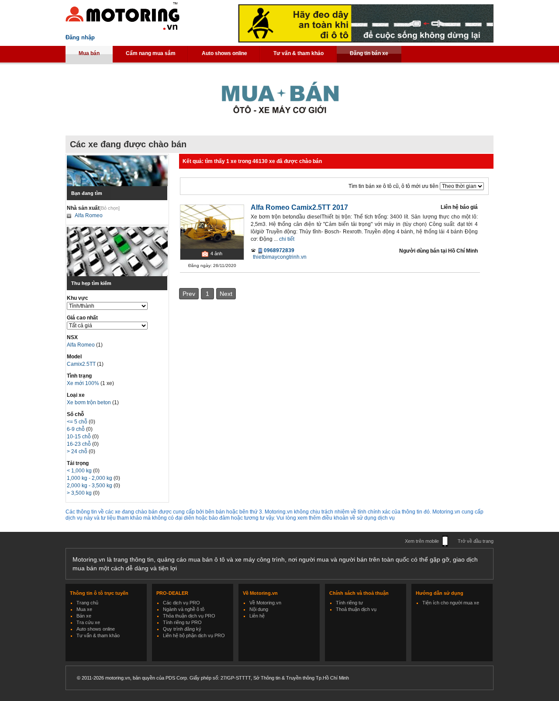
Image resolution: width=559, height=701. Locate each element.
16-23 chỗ (79, 444)
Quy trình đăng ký (182, 629)
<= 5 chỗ (78, 422)
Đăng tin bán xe (369, 53)
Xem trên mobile (422, 541)
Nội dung (258, 609)
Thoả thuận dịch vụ (356, 609)
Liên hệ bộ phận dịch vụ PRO (194, 635)
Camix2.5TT (82, 364)
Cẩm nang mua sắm (151, 53)
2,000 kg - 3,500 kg (90, 485)
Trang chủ (87, 602)
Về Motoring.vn (265, 602)
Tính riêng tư (349, 602)
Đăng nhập (80, 37)
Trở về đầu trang (475, 541)
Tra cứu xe (88, 622)
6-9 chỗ (76, 429)
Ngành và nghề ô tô (183, 609)
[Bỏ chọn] (110, 208)
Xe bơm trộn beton (89, 402)
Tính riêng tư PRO (182, 622)
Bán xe (83, 615)
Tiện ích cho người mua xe (450, 602)
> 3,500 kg (80, 493)
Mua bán (89, 53)
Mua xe (84, 609)
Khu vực (77, 298)
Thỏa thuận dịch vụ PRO (189, 615)
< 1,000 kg (80, 471)
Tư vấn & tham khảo (298, 53)
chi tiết (286, 239)
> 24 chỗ (78, 451)
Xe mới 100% (83, 383)
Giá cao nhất (82, 318)
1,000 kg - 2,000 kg (90, 478)
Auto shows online (224, 53)
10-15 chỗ (79, 437)
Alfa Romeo (89, 215)
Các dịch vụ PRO (181, 602)
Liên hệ (257, 615)
